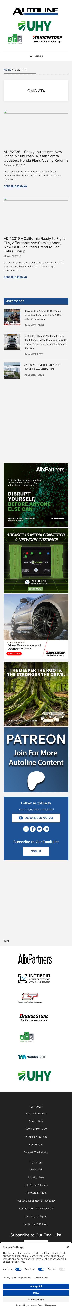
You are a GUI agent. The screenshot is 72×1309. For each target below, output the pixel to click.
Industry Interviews (36, 1113)
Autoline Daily (36, 1121)
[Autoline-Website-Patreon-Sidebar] (36, 791)
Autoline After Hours (36, 1128)
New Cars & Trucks (36, 1192)
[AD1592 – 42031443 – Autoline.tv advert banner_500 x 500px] (36, 526)
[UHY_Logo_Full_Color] (34, 26)
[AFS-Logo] (15, 39)
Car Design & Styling (36, 1216)
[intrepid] (34, 979)
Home (7, 69)
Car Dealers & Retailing (36, 1224)
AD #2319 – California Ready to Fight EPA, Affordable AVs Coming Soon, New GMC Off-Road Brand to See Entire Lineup (34, 244)
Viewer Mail (36, 1169)
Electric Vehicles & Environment (36, 1208)
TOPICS (36, 1163)
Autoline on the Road (36, 1136)
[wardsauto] (34, 1057)
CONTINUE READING (15, 186)
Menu (38, 56)
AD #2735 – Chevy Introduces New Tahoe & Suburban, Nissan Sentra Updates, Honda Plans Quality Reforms (36, 156)
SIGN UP (36, 851)
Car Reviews (36, 1144)
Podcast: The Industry (36, 1152)
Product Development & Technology (36, 1200)
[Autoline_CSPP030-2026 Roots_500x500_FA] (36, 725)
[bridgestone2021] (47, 39)
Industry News (36, 1177)
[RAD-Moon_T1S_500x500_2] (36, 592)
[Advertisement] (36, 420)
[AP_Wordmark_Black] (34, 959)
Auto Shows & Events (36, 1185)
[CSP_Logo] (34, 998)
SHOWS (36, 1107)
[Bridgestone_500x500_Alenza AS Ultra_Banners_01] (36, 658)
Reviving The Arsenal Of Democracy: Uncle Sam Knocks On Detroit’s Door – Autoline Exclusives (44, 315)
